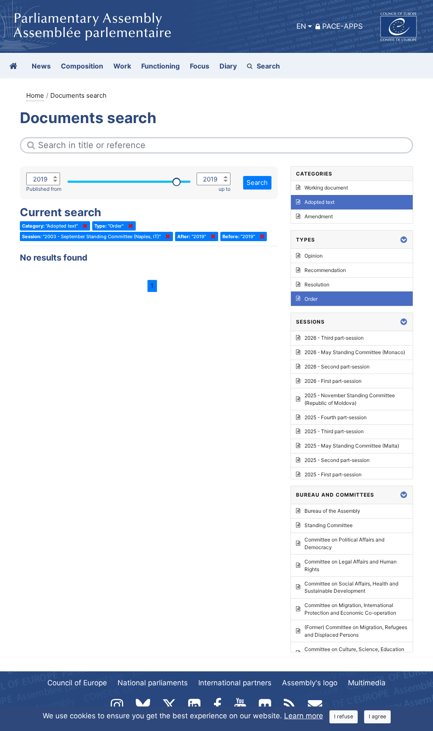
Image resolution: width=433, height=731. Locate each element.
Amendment (318, 216)
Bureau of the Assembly (332, 511)
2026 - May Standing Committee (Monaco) (354, 352)
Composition (82, 66)
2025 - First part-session (333, 474)
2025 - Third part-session (334, 431)
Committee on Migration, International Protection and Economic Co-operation (350, 609)
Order (311, 299)
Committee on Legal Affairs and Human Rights (350, 565)
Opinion (313, 256)
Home (35, 95)
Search (268, 66)
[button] (403, 239)
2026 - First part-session (333, 381)
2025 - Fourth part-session (335, 417)
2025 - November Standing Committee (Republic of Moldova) (349, 399)
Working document (326, 187)
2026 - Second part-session (337, 366)
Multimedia (367, 683)
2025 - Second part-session (337, 460)
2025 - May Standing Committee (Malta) (351, 445)
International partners (234, 683)
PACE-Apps (342, 26)
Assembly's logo (309, 683)
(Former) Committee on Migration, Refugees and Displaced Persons (355, 631)
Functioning (160, 66)
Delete (83, 226)
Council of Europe (77, 683)
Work (122, 66)
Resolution (316, 284)
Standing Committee (328, 525)
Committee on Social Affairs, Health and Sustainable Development (351, 587)
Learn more (303, 716)
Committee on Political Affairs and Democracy (344, 543)
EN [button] (301, 26)
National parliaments (153, 683)
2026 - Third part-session (334, 338)
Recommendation (325, 270)
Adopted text (319, 202)
